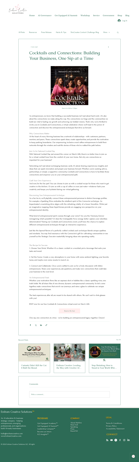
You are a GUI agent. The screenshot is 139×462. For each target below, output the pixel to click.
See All (118, 339)
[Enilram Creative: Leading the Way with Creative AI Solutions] (69, 352)
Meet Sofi (74, 425)
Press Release (46, 32)
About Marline (76, 423)
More (105, 32)
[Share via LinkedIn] (41, 325)
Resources (33, 32)
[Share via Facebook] (30, 325)
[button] (118, 32)
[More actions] (108, 47)
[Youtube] (111, 440)
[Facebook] (120, 440)
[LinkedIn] (128, 440)
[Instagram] (124, 440)
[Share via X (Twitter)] (36, 325)
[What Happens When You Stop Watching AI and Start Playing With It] (34, 352)
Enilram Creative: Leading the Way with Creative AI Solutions (68, 366)
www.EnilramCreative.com (11, 436)
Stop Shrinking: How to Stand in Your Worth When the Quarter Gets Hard (104, 366)
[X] (115, 440)
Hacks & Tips (61, 32)
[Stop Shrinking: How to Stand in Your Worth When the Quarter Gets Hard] (104, 352)
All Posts (21, 32)
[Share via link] (46, 325)
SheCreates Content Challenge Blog (85, 32)
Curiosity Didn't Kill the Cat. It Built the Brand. (34, 366)
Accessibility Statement (115, 429)
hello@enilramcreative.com (12, 433)
